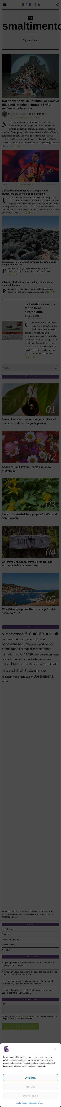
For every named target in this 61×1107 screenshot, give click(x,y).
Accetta (30, 1077)
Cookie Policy (21, 1103)
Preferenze (30, 1095)
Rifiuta (30, 1086)
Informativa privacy (36, 1103)
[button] (56, 1049)
